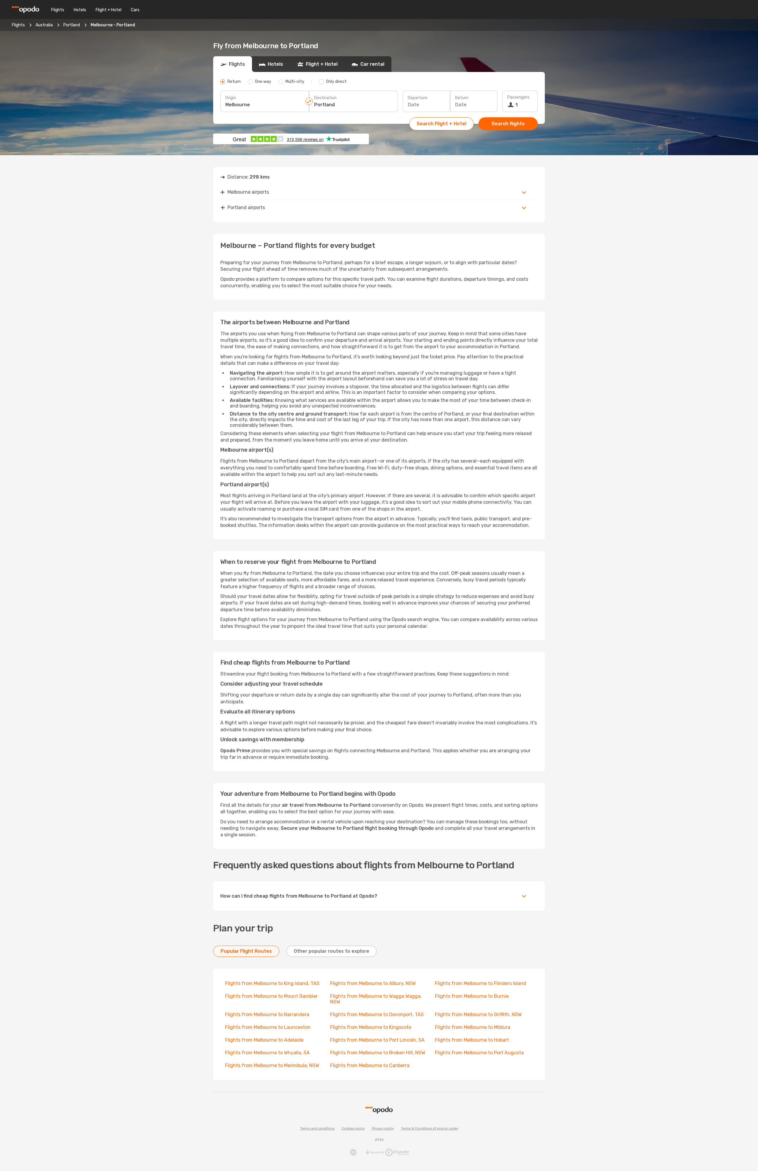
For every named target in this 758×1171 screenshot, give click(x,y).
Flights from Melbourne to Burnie (472, 996)
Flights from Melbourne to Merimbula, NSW (272, 1065)
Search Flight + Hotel (441, 123)
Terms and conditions (317, 1128)
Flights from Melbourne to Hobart (472, 1040)
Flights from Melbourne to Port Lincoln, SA (377, 1040)
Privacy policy (383, 1128)
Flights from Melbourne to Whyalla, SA (267, 1052)
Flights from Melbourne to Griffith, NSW (478, 1014)
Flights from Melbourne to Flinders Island (480, 983)
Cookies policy (353, 1128)
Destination (325, 97)
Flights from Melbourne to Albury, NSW (373, 983)
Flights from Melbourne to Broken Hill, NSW (377, 1052)
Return (461, 97)
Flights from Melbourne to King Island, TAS (272, 983)
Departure (417, 97)
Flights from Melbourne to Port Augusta (479, 1052)
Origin (230, 97)
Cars (135, 9)
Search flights (508, 123)
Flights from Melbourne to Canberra (369, 1065)
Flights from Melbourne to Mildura (472, 1027)
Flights (57, 9)
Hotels (80, 9)
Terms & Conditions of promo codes (429, 1128)
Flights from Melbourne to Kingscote (370, 1027)
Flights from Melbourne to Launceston (268, 1027)
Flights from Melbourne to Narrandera (267, 1014)
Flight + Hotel (108, 9)
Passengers (518, 97)
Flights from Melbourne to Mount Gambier (271, 996)
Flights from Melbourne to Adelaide (264, 1040)
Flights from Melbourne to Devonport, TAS (377, 1014)
